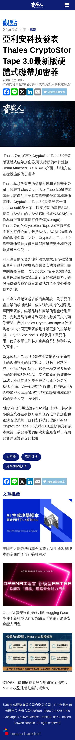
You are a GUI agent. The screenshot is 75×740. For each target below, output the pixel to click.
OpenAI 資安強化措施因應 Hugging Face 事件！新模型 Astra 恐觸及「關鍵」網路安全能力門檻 (37, 618)
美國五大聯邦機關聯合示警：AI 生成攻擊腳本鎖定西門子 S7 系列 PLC (37, 551)
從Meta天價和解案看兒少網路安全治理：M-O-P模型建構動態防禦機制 (35, 685)
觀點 (33, 29)
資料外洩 (31, 456)
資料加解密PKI (16, 466)
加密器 (11, 456)
